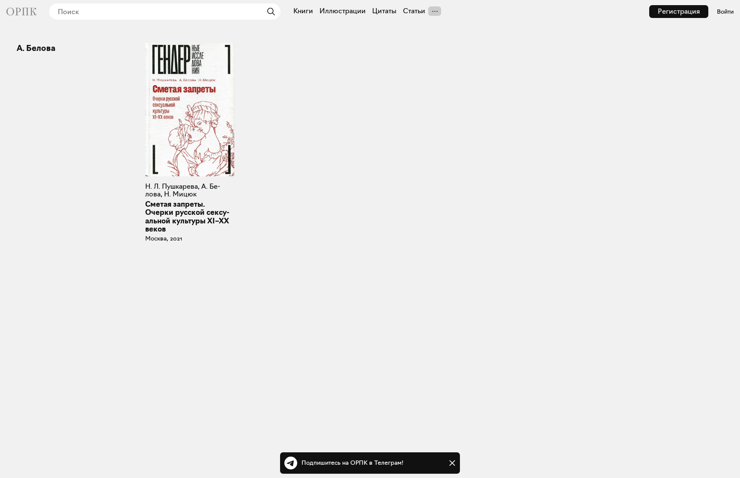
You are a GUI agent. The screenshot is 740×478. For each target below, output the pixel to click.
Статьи (414, 11)
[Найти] (269, 11)
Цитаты (384, 11)
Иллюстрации (342, 11)
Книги (303, 11)
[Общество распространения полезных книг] (21, 11)
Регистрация (679, 11)
